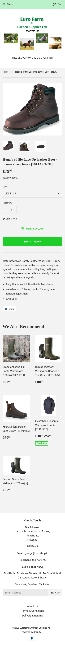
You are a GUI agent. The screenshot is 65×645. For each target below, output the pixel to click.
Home (5, 72)
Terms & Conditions (32, 610)
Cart (59, 4)
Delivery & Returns (32, 615)
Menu (10, 4)
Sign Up (55, 592)
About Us (32, 606)
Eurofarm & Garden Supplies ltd (35, 628)
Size (5, 187)
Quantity (7, 203)
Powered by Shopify (31, 632)
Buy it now (32, 241)
